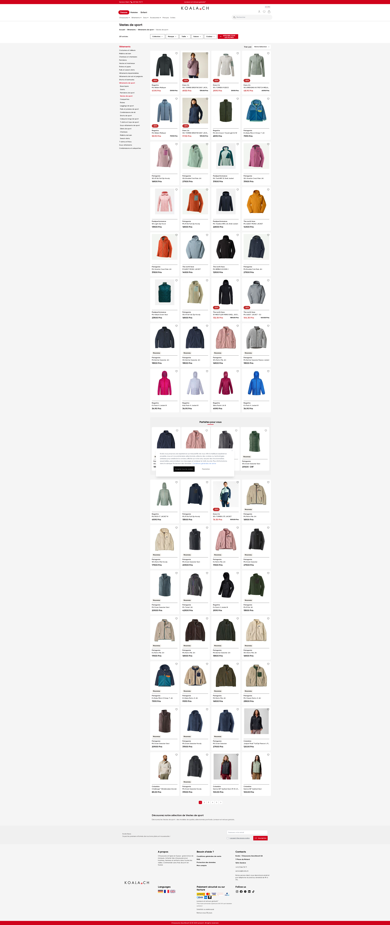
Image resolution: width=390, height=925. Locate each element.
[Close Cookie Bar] (232, 450)
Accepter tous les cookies (184, 469)
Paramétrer (206, 469)
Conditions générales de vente (204, 463)
